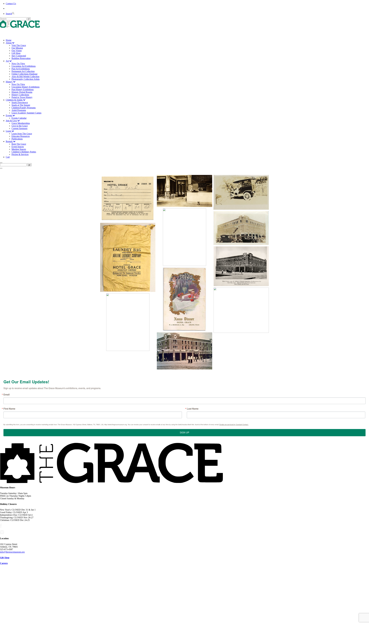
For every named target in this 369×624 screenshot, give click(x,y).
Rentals (9, 141)
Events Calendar (19, 118)
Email (6, 394)
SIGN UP (184, 432)
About (9, 43)
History (9, 81)
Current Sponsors (19, 128)
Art (7, 61)
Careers (4, 563)
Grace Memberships (21, 123)
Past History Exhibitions (23, 89)
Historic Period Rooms (22, 92)
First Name (9, 409)
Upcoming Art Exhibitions (24, 66)
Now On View (18, 63)
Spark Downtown (20, 102)
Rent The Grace (19, 144)
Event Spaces (18, 146)
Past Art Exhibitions (21, 68)
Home (8, 40)
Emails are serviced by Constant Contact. (233, 424)
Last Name (192, 409)
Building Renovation (21, 58)
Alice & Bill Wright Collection (25, 76)
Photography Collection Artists (25, 79)
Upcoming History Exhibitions (25, 87)
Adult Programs (19, 110)
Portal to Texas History (22, 97)
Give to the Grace (20, 126)
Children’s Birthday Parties (24, 152)
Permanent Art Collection (23, 71)
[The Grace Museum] (184, 24)
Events (9, 115)
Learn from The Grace (22, 133)
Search (9, 13)
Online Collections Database (24, 74)
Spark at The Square (21, 105)
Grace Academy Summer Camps (26, 113)
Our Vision (17, 50)
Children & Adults (14, 100)
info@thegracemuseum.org (12, 552)
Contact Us (11, 3)
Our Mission (17, 48)
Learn (9, 131)
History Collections (20, 94)
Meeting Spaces (19, 149)
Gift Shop (16, 53)
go (29, 165)
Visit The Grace (19, 45)
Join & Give (11, 120)
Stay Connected (19, 56)
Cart (8, 157)
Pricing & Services (20, 154)
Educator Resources (21, 136)
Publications (17, 139)
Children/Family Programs (24, 107)
